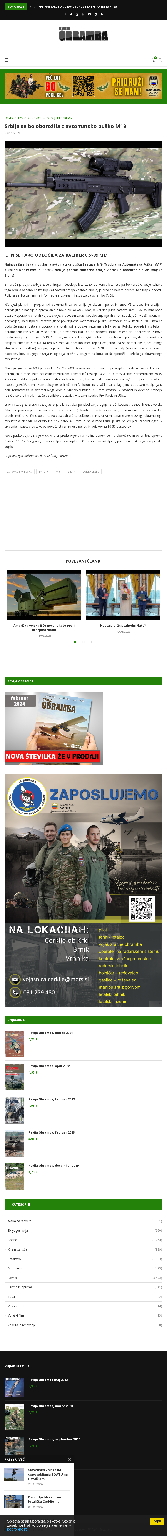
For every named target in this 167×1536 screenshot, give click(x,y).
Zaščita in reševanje (85, 1325)
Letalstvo (85, 1259)
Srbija (71, 471)
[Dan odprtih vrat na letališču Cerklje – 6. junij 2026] (14, 1501)
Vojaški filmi (85, 1315)
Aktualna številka (85, 1221)
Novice (36, 118)
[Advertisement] (83, 513)
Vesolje (85, 1306)
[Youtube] (89, 14)
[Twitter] (71, 14)
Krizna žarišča (85, 1249)
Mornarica (85, 1268)
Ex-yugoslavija (15, 118)
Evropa (43, 471)
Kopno (85, 1240)
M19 (58, 471)
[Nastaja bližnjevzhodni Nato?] (123, 595)
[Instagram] (77, 14)
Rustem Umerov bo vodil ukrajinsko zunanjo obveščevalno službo (88, 6)
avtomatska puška (19, 471)
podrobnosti (17, 1529)
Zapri (157, 1521)
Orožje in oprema (59, 118)
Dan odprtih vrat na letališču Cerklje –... (44, 1499)
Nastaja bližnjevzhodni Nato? (123, 625)
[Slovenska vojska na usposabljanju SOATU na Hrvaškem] (14, 1474)
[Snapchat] (96, 14)
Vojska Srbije (91, 471)
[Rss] (102, 14)
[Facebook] (65, 14)
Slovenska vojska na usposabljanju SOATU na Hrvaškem (48, 1474)
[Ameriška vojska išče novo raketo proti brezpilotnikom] (44, 595)
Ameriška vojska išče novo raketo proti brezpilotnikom (44, 627)
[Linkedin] (83, 14)
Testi (85, 1296)
